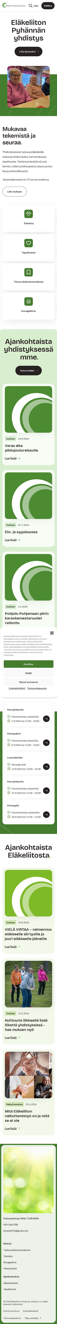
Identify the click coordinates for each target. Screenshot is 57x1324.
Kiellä (28, 673)
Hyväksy (28, 664)
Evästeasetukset (11, 1311)
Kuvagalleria (9, 1262)
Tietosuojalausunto (37, 688)
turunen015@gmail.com (15, 1230)
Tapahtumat (9, 1289)
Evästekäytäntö (17, 688)
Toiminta (8, 1256)
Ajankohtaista (10, 1282)
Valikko (48, 5)
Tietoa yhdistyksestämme (16, 1250)
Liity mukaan (14, 191)
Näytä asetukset (28, 682)
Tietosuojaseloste (12, 1318)
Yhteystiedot (10, 1268)
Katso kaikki (27, 370)
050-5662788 (10, 1224)
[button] (51, 633)
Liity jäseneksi (27, 51)
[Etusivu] (14, 5)
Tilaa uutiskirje (31, 1318)
